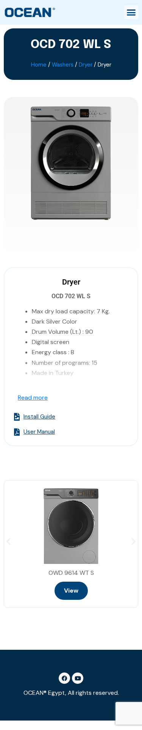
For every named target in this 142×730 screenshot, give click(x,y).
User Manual (39, 432)
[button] (131, 12)
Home (39, 64)
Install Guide (39, 417)
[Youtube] (77, 678)
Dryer (85, 64)
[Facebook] (64, 678)
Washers (62, 64)
